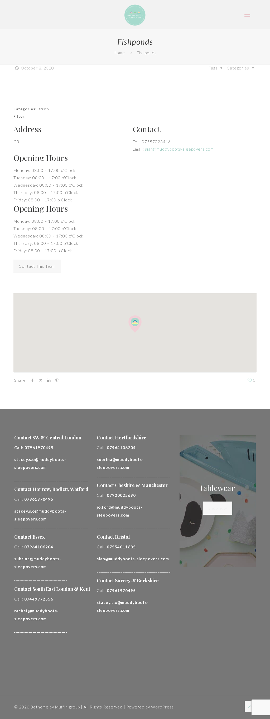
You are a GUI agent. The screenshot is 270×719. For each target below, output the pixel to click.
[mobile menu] (247, 14)
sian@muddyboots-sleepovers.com (179, 149)
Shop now (217, 508)
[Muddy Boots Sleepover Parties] (135, 14)
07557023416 (156, 141)
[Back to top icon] (250, 706)
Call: (34, 447)
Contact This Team (37, 266)
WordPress (162, 707)
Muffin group (67, 707)
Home (119, 52)
